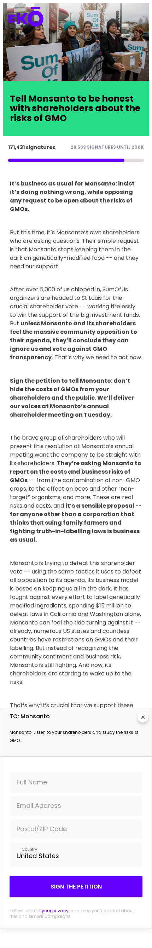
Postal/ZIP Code (42, 828)
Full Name (32, 782)
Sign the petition (76, 887)
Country (29, 849)
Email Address (39, 805)
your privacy (55, 911)
